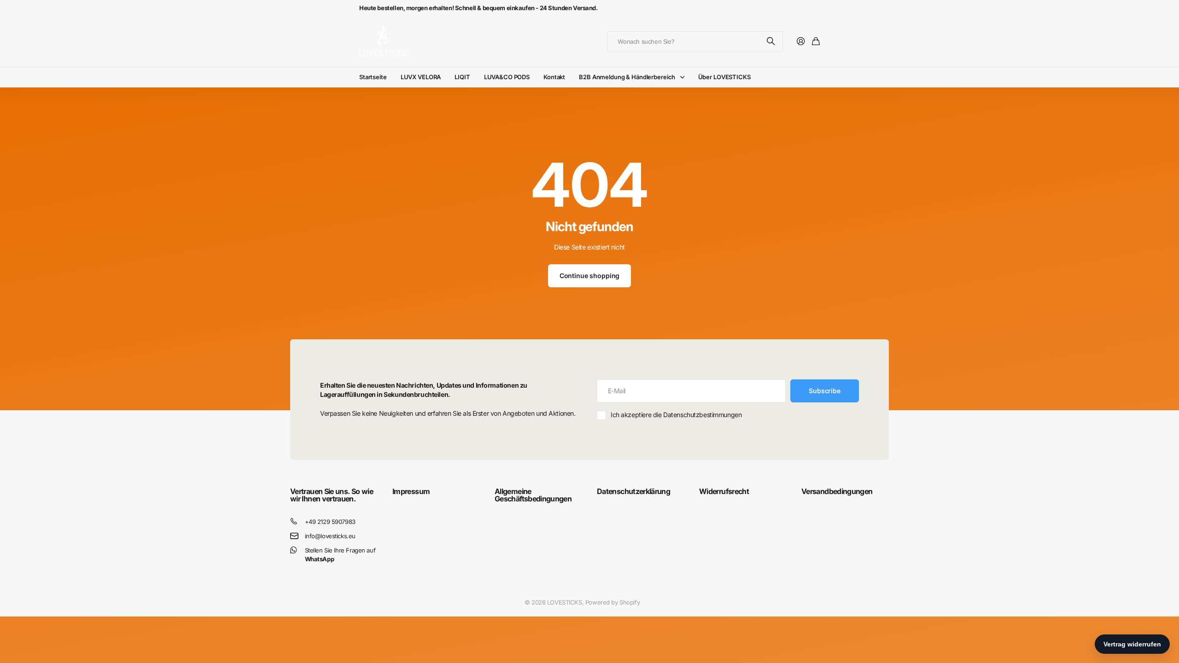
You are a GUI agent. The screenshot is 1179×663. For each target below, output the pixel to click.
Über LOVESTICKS (724, 77)
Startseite (373, 77)
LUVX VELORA (421, 77)
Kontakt (554, 77)
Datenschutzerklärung (633, 491)
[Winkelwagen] (816, 42)
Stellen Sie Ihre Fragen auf (340, 555)
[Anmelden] (801, 42)
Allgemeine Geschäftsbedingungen (533, 495)
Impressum (411, 491)
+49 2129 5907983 (330, 521)
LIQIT (462, 77)
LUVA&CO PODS (507, 77)
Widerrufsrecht (724, 491)
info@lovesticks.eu (330, 536)
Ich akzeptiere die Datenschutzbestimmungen (676, 415)
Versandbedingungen (836, 491)
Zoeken (771, 41)
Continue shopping (590, 275)
